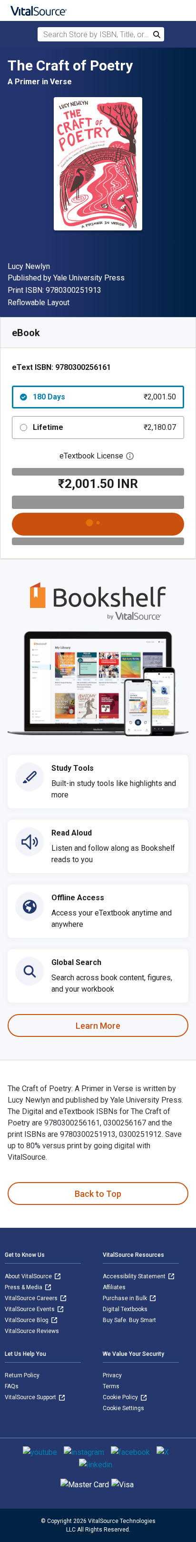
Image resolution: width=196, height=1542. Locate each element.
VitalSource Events (30, 1309)
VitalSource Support (31, 1397)
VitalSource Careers (32, 1298)
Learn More (98, 1026)
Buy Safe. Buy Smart (129, 1320)
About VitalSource (29, 1276)
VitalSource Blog (27, 1320)
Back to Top (98, 1194)
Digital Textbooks (125, 1309)
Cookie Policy (121, 1397)
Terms (111, 1386)
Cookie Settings (123, 1408)
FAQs (12, 1386)
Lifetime (104, 427)
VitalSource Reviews (32, 1331)
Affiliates (114, 1287)
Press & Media (24, 1287)
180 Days (104, 396)
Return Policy (22, 1375)
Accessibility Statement (135, 1276)
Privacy (112, 1375)
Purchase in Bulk (125, 1298)
